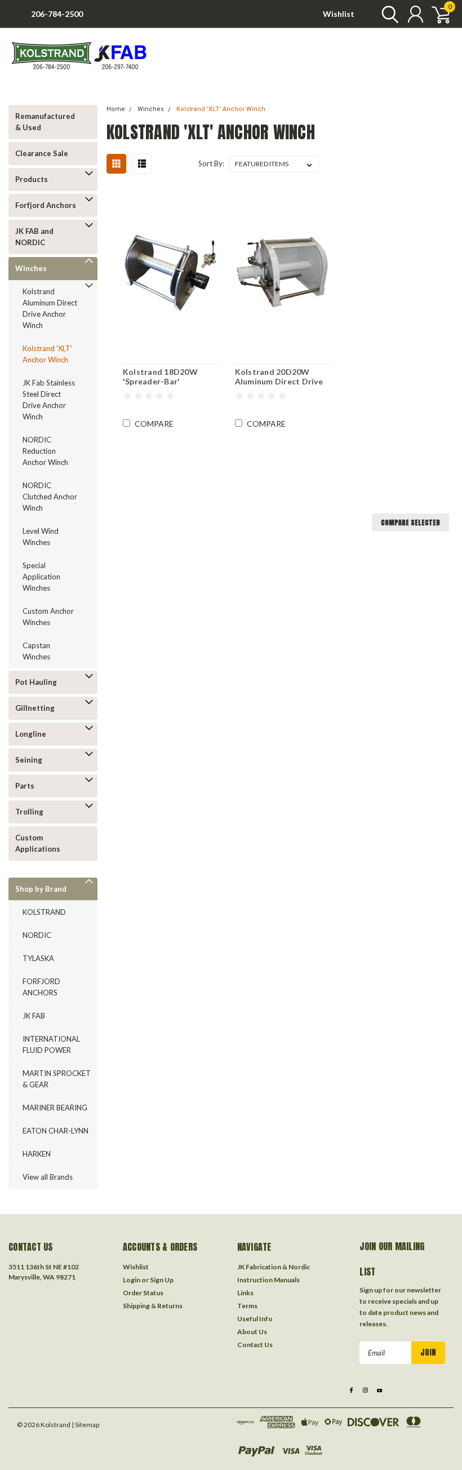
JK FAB (34, 1015)
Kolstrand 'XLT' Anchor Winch (47, 354)
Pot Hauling (36, 682)
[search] (387, 14)
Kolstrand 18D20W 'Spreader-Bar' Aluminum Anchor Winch (170, 377)
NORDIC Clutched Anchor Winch (50, 496)
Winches (31, 268)
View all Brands (48, 1176)
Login (131, 1280)
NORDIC (37, 935)
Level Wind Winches (41, 536)
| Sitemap (85, 1424)
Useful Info (255, 1318)
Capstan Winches (36, 651)
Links (245, 1293)
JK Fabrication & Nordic (273, 1267)
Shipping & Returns (153, 1305)
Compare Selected (410, 522)
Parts (24, 785)
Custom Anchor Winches (48, 616)
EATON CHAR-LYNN (55, 1130)
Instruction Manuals (268, 1280)
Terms (247, 1305)
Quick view (170, 271)
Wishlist (338, 14)
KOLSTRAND (44, 911)
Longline (30, 733)
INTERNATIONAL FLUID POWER (51, 1044)
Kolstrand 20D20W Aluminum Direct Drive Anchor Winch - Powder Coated (280, 377)
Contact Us (255, 1344)
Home (115, 109)
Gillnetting (35, 707)
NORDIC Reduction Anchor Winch (45, 451)
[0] (436, 14)
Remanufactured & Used (45, 122)
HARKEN (37, 1153)
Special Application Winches (41, 576)
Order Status (143, 1293)
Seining (28, 759)
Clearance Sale (41, 153)
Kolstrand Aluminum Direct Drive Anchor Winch (50, 308)
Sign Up (162, 1280)
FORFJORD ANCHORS (41, 987)
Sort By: (211, 163)
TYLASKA (38, 958)
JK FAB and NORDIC (34, 237)
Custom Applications (37, 843)
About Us (252, 1331)
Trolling (29, 811)
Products (31, 179)
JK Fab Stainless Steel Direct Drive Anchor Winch (49, 399)
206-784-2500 (57, 14)
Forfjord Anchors (45, 205)
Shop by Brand (40, 888)
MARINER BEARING (55, 1107)
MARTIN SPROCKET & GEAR (57, 1079)
